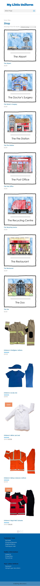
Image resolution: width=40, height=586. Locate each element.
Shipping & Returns (10, 544)
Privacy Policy (8, 556)
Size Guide (8, 540)
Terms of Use (8, 558)
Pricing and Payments (11, 542)
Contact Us (8, 554)
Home (5, 20)
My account (8, 566)
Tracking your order (10, 546)
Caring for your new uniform (12, 568)
